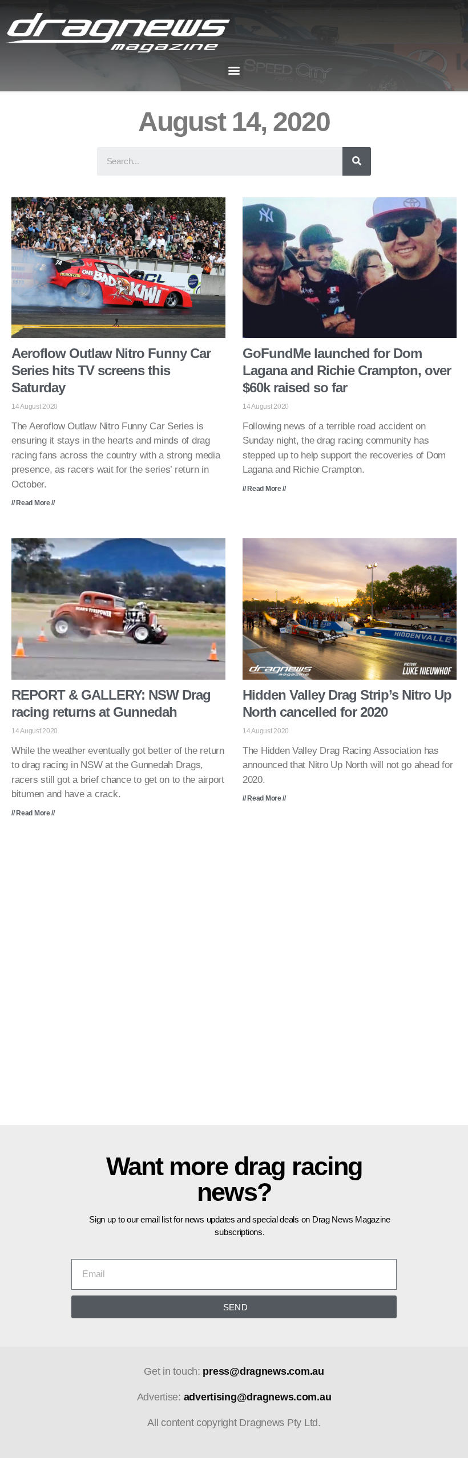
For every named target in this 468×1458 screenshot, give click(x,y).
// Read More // (33, 503)
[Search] (356, 161)
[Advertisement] (234, 979)
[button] (234, 70)
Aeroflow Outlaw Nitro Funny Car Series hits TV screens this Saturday (111, 370)
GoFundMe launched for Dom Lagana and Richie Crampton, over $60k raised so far (347, 370)
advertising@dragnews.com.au (258, 1397)
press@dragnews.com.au (263, 1371)
